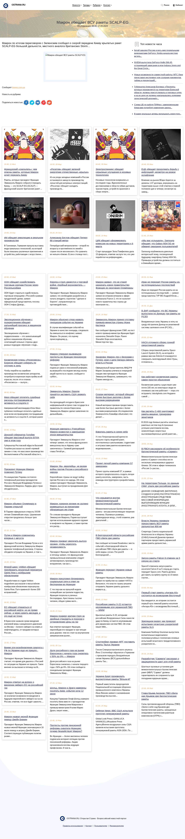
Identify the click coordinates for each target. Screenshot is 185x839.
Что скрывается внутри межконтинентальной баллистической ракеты (108, 501)
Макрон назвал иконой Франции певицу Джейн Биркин (21, 718)
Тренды (86, 5)
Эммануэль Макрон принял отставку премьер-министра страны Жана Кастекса (115, 322)
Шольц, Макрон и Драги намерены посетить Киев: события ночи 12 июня (68, 691)
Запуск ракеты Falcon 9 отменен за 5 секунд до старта (160, 559)
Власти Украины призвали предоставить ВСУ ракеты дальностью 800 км (155, 523)
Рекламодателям (117, 826)
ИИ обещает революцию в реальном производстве (23, 239)
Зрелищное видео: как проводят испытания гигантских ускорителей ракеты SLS (159, 624)
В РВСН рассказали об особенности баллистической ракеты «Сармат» (160, 450)
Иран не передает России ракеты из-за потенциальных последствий (160, 283)
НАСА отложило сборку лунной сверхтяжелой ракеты (158, 344)
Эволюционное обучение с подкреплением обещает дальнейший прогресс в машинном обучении (22, 324)
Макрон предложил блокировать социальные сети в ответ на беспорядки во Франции (67, 581)
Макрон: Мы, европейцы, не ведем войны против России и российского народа (69, 469)
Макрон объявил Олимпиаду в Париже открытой (20, 505)
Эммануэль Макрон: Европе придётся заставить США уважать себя (68, 394)
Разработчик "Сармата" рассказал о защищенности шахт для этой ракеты (161, 660)
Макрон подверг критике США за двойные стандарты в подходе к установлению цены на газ (67, 619)
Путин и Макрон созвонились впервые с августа (19, 536)
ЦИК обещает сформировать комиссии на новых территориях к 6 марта (114, 243)
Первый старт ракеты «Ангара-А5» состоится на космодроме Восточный (161, 594)
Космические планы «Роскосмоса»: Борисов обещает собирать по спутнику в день (22, 363)
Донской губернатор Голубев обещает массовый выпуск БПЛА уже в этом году (21, 437)
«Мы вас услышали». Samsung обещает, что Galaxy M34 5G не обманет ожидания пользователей (159, 243)
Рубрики (96, 5)
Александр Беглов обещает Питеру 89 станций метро (68, 239)
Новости (76, 5)
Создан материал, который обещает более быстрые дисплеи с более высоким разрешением (115, 397)
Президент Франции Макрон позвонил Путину (19, 470)
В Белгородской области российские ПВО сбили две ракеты (115, 536)
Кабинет (179, 5)
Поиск (166, 5)
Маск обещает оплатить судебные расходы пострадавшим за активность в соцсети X (22, 400)
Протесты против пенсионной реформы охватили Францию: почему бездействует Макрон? (66, 728)
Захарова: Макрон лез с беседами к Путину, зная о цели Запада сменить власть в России (115, 360)
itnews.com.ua (18, 87)
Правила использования (73, 826)
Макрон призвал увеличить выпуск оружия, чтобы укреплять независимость (68, 544)
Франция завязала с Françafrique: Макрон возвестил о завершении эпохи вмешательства (67, 432)
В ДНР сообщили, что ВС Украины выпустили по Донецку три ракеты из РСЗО (160, 313)
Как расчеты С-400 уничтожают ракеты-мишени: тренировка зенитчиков (157, 414)
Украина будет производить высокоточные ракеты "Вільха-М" (113, 677)
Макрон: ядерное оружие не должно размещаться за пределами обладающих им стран (69, 506)
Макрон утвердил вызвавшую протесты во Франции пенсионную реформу (68, 357)
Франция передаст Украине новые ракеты (114, 571)
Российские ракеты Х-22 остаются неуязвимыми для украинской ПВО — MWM (114, 607)
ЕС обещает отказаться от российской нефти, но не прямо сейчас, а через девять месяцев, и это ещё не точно (22, 611)
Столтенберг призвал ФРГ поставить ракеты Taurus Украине (115, 643)
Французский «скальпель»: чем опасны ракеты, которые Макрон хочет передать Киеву (21, 172)
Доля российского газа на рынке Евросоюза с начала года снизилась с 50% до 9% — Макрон (69, 653)
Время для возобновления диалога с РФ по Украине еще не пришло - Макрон (24, 650)
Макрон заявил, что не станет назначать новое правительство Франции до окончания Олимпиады (114, 285)
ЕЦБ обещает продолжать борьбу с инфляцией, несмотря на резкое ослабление (160, 172)
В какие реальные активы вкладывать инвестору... (157, 114)
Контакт (106, 5)
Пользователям (100, 826)
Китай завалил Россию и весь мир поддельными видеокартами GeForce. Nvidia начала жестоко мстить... (156, 53)
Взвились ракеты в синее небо (112, 432)
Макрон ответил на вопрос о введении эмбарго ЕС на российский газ (23, 685)
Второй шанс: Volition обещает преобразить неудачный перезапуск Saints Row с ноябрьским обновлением (23, 571)
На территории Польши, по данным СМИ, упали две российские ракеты (160, 484)
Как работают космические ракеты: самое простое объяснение (159, 378)
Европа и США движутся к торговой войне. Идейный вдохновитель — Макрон (69, 285)
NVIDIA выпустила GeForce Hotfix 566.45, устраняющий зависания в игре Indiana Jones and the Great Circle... (157, 65)
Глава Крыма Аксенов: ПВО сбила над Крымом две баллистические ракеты (159, 696)
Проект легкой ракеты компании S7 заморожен (114, 465)
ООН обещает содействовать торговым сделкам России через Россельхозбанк (21, 285)
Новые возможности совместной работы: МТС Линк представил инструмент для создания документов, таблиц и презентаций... (158, 78)
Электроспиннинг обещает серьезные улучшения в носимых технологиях (113, 172)
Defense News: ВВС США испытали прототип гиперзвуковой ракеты (114, 712)
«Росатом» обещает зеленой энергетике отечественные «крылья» (69, 170)
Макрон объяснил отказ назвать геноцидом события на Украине (67, 321)
